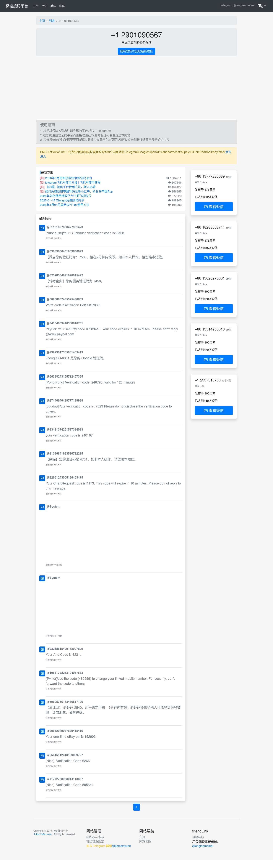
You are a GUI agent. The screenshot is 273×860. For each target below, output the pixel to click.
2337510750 (210, 380)
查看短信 (216, 206)
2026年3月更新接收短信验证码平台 (68, 178)
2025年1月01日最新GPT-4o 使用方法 (64, 205)
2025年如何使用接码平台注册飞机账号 (65, 196)
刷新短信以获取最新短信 (136, 51)
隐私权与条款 (95, 837)
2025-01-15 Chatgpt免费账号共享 (62, 200)
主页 (36, 6)
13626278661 (213, 278)
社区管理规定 (95, 841)
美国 (53, 6)
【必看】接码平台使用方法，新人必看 (70, 187)
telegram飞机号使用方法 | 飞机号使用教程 (72, 182)
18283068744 (213, 227)
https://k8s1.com (43, 834)
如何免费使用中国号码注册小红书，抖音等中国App (79, 191)
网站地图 (145, 841)
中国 (62, 6)
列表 (52, 21)
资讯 (44, 6)
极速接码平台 (17, 6)
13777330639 (213, 176)
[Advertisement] (136, 88)
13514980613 (213, 329)
